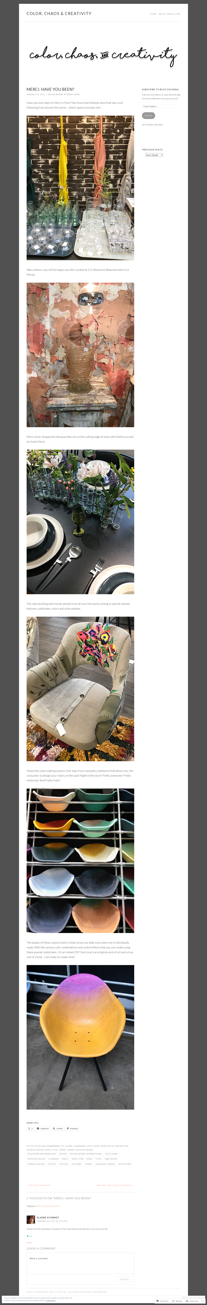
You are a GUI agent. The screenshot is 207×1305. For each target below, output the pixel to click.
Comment (124, 1279)
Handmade (80, 1146)
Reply (29, 1242)
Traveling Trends (105, 1164)
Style (55, 1150)
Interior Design (35, 1150)
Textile (52, 1164)
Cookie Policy (51, 1300)
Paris (48, 1150)
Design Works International (64, 94)
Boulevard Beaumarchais (42, 1154)
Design (41, 1146)
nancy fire (78, 1159)
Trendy (71, 1150)
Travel (88, 1164)
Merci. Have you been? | (47, 1206)
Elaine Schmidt (48, 1217)
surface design (36, 1164)
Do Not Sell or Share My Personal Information (81, 1292)
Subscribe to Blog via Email (160, 89)
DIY (62, 1146)
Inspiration (121, 1146)
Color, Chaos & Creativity (59, 13)
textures (76, 1164)
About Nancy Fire (169, 14)
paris (89, 1159)
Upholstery (124, 1164)
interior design (36, 1159)
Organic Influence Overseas (115, 1185)
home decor (107, 1146)
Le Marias (54, 1159)
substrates (111, 1159)
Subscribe (148, 115)
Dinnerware (53, 1146)
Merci (65, 1159)
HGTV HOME (111, 1154)
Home (153, 14)
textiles (63, 1164)
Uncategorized (84, 1150)
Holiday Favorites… (39, 1185)
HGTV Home (93, 1146)
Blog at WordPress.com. (40, 1292)
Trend (62, 1150)
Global (69, 1146)
